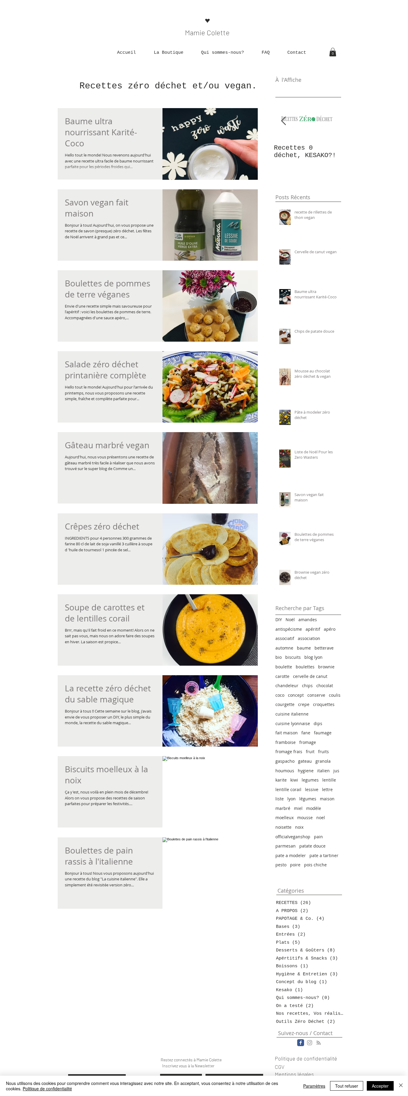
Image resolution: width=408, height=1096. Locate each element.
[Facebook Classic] (300, 1042)
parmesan (285, 846)
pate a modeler (290, 855)
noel (320, 817)
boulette (283, 667)
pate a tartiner (323, 855)
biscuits (293, 657)
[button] (168, 52)
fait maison (286, 733)
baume (304, 648)
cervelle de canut (310, 676)
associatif (284, 638)
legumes (310, 780)
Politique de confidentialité (47, 1089)
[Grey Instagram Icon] (309, 1042)
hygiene (306, 770)
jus (336, 770)
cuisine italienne (292, 714)
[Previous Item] (283, 121)
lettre (327, 789)
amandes (307, 619)
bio (278, 657)
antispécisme (288, 629)
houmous (284, 770)
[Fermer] (400, 1085)
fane (305, 733)
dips (318, 723)
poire (295, 865)
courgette (285, 704)
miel (298, 808)
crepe (303, 704)
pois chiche (315, 865)
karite (281, 780)
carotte (282, 676)
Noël (290, 619)
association (309, 638)
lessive (311, 789)
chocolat (324, 685)
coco (279, 695)
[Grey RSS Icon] (318, 1042)
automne (284, 648)
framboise (285, 742)
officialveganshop (292, 836)
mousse (305, 817)
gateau (305, 761)
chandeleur (286, 685)
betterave (324, 648)
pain (318, 836)
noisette (283, 827)
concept (296, 695)
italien (323, 770)
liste (279, 799)
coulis (334, 695)
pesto (280, 865)
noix (299, 827)
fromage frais (288, 751)
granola (323, 761)
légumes (307, 799)
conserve (316, 695)
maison (327, 799)
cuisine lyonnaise (292, 723)
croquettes (324, 704)
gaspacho (285, 761)
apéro (329, 629)
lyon (291, 799)
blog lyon (313, 657)
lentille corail (288, 789)
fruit (310, 751)
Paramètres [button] (314, 1086)
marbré (282, 808)
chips (307, 685)
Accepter (380, 1086)
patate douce (312, 846)
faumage (323, 733)
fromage (307, 742)
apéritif (313, 629)
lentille (329, 780)
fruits (323, 751)
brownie (326, 667)
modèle (313, 808)
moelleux (284, 817)
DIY (278, 619)
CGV (279, 1066)
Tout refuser (346, 1086)
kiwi (294, 780)
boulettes (305, 667)
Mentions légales (294, 1074)
